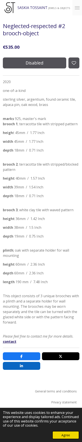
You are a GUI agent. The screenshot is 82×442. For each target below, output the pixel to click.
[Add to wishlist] (73, 62)
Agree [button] (65, 435)
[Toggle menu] (77, 7)
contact (9, 341)
